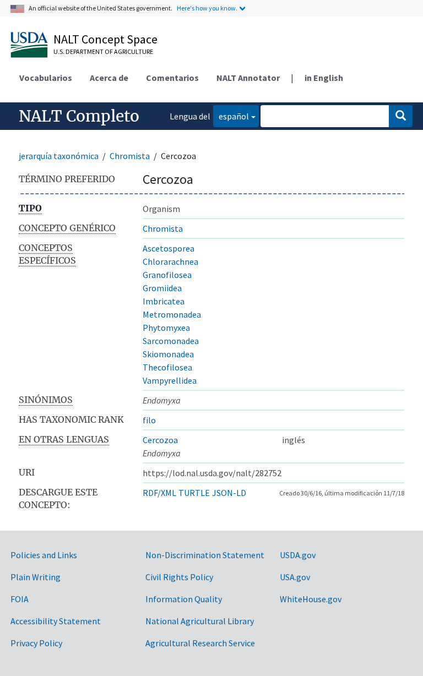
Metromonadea (172, 314)
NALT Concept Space (105, 39)
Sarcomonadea (171, 340)
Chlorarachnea (170, 261)
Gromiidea (162, 287)
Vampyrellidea (170, 380)
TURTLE (194, 492)
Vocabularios (45, 77)
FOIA (19, 598)
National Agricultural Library (199, 620)
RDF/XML (159, 492)
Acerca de (109, 77)
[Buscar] (401, 116)
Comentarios (172, 77)
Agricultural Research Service (200, 642)
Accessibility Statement (55, 620)
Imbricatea (164, 301)
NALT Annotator (248, 77)
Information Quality (183, 598)
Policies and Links (43, 554)
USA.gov (295, 576)
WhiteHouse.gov (310, 598)
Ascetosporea (168, 248)
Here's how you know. (207, 8)
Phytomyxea (166, 327)
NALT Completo (79, 116)
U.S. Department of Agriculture (103, 51)
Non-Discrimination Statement (204, 554)
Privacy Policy (36, 642)
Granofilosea (167, 274)
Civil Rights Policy (179, 576)
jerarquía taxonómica (59, 155)
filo (149, 420)
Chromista (130, 155)
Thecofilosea (167, 367)
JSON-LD (229, 492)
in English (324, 77)
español (231, 116)
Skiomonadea (168, 353)
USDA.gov (298, 554)
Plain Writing (35, 576)
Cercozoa (160, 439)
